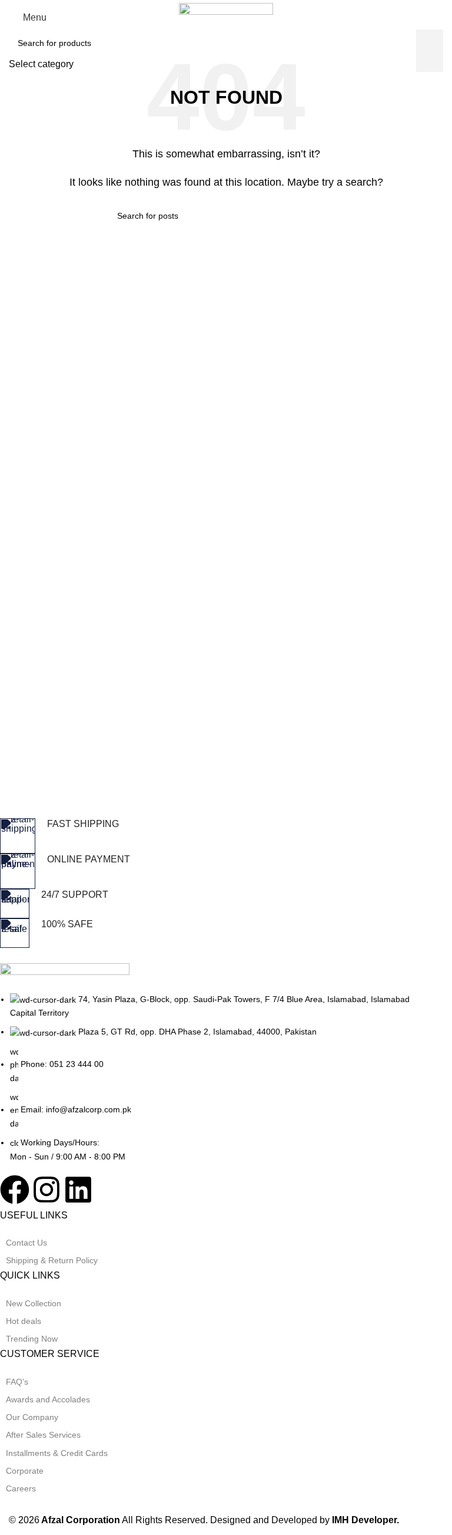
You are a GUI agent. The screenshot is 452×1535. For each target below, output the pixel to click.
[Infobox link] (217, 836)
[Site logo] (226, 17)
